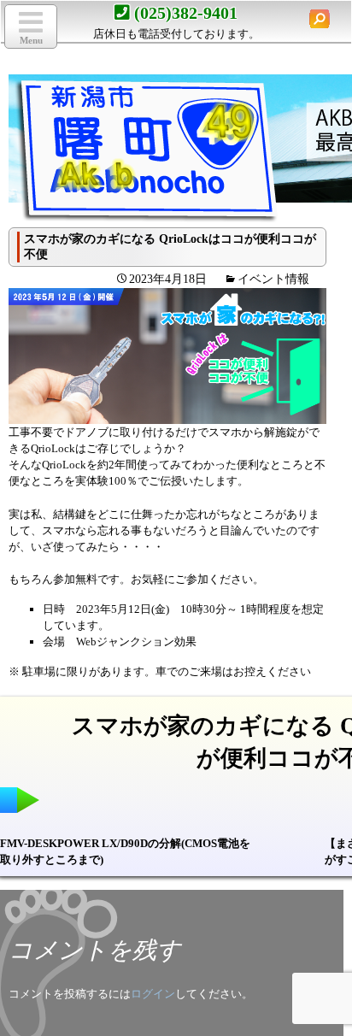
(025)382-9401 (186, 12)
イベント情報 (273, 279)
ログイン (153, 993)
